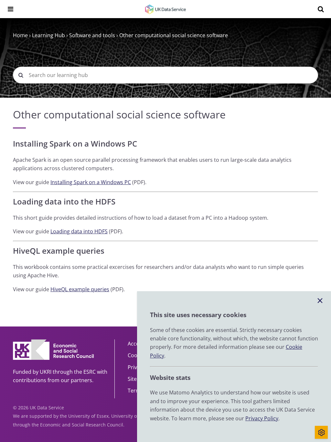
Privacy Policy (261, 418)
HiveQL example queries (79, 289)
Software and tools (92, 35)
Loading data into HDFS (79, 231)
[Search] (320, 9)
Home (20, 35)
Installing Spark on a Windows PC (90, 182)
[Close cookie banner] (320, 300)
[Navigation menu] (10, 9)
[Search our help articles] (20, 75)
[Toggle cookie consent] (321, 432)
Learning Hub (48, 35)
